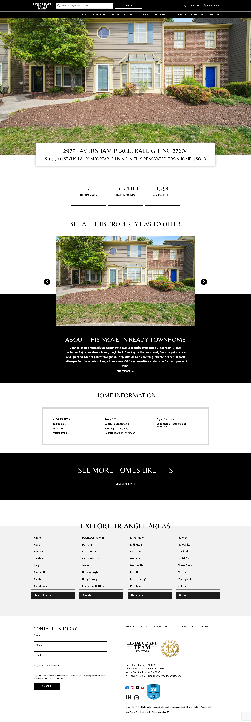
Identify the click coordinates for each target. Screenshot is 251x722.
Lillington (136, 544)
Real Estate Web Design (136, 712)
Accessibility (206, 707)
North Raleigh (138, 579)
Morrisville (136, 565)
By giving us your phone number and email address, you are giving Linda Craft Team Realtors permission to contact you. (69, 677)
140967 (156, 672)
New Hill (135, 572)
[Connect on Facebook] (127, 687)
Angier (38, 537)
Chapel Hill (40, 572)
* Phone (38, 645)
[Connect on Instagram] (132, 687)
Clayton (38, 579)
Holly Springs (90, 579)
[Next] (204, 282)
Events (193, 626)
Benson (38, 551)
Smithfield (184, 558)
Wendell (183, 572)
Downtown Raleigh (93, 537)
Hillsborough (90, 572)
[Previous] (47, 282)
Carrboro (39, 558)
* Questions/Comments (46, 665)
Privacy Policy (193, 707)
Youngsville (185, 579)
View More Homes (125, 484)
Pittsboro (136, 586)
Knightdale (137, 537)
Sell (139, 626)
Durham (87, 544)
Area (183, 626)
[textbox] (86, 5)
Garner (86, 565)
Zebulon (183, 586)
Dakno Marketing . (160, 712)
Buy (147, 626)
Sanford (183, 551)
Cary (36, 565)
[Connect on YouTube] (142, 687)
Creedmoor (40, 586)
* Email (37, 655)
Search (128, 5)
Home (84, 15)
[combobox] (84, 6)
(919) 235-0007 (136, 676)
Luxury (157, 626)
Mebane (135, 558)
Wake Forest (185, 565)
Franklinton (89, 551)
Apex (37, 544)
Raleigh (182, 537)
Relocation (171, 626)
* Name (38, 635)
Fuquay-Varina (91, 558)
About (204, 626)
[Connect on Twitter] (137, 687)
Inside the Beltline (93, 586)
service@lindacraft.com (164, 676)
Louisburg (136, 551)
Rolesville (184, 544)
